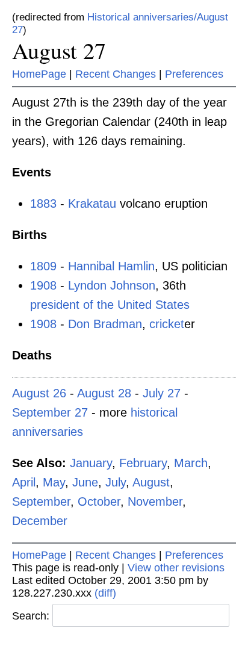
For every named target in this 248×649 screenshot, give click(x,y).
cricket (166, 324)
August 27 (59, 50)
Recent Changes (115, 74)
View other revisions (176, 568)
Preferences (194, 74)
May (54, 482)
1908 (43, 285)
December (39, 520)
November (155, 501)
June (85, 482)
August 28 (104, 393)
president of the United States (110, 304)
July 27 (162, 393)
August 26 (39, 393)
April (24, 482)
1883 (43, 203)
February (143, 463)
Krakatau (92, 203)
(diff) (105, 593)
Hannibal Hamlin (111, 266)
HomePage (39, 74)
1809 (43, 266)
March (191, 463)
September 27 (50, 412)
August (151, 482)
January (91, 463)
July (115, 482)
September (41, 501)
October (99, 501)
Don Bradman (105, 324)
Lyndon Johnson (111, 285)
